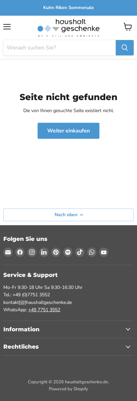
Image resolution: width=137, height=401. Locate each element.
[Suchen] (125, 47)
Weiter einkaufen (68, 130)
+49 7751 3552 (44, 310)
